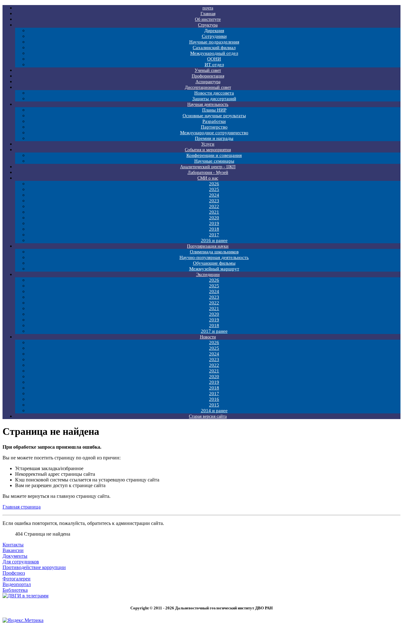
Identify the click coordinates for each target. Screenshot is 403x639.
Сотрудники (214, 36)
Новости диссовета (214, 92)
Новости (208, 337)
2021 (214, 212)
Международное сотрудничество (214, 132)
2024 (214, 195)
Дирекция (214, 30)
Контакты (13, 544)
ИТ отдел (214, 64)
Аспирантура (208, 81)
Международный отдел (214, 53)
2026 (214, 183)
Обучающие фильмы (214, 263)
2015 (214, 404)
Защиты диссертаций (214, 98)
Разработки (214, 121)
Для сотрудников (21, 561)
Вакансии (13, 550)
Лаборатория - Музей (208, 172)
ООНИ (214, 58)
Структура (208, 25)
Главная (208, 13)
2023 (214, 200)
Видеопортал (17, 584)
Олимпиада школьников (214, 251)
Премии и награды (214, 138)
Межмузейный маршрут (214, 268)
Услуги (207, 144)
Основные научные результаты (214, 115)
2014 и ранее (214, 410)
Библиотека (15, 590)
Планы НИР (214, 109)
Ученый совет (208, 70)
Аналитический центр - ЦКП (208, 166)
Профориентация (208, 76)
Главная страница (22, 506)
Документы (15, 556)
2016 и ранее (214, 240)
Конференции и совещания (214, 155)
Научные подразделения (214, 41)
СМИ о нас (207, 178)
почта (207, 8)
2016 (214, 399)
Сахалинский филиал (214, 47)
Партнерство (214, 127)
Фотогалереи (17, 578)
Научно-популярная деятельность (214, 257)
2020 (214, 217)
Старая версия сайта (208, 416)
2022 (214, 206)
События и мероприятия (208, 149)
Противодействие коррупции (34, 567)
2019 (214, 223)
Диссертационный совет (208, 87)
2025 (214, 189)
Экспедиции (208, 274)
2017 (214, 234)
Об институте (208, 19)
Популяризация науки (208, 246)
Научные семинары (214, 161)
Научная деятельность (207, 104)
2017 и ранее (214, 331)
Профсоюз (14, 573)
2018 (214, 229)
